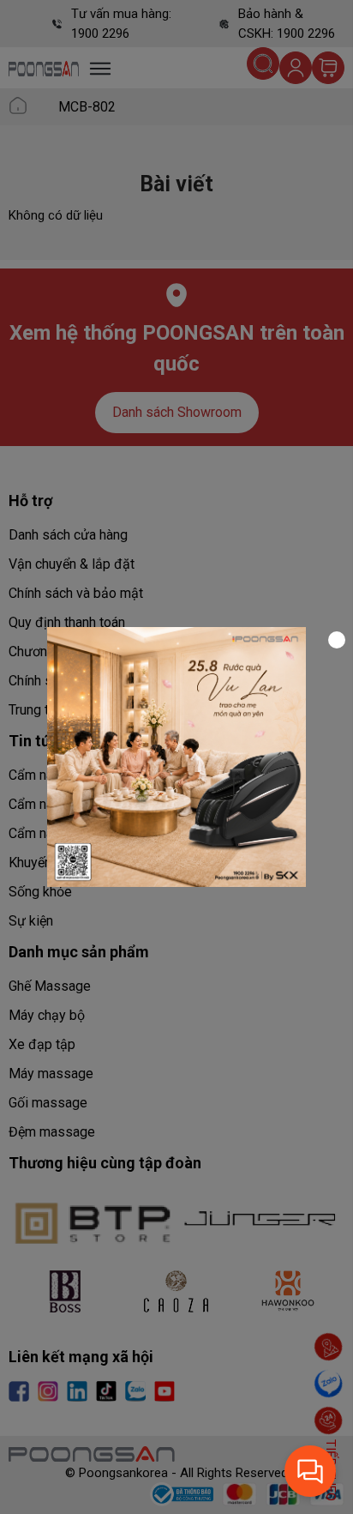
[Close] (336, 639)
